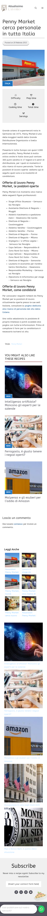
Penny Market (16, 344)
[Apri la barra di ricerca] (35, 8)
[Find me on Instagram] (26, 892)
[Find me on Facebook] (16, 892)
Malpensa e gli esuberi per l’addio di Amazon (23, 499)
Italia (7, 84)
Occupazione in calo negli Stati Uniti (22, 805)
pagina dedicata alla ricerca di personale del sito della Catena (21, 308)
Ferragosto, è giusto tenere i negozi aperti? (23, 453)
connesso (18, 524)
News (8, 396)
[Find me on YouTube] (31, 892)
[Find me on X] (21, 892)
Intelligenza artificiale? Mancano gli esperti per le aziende (22, 405)
